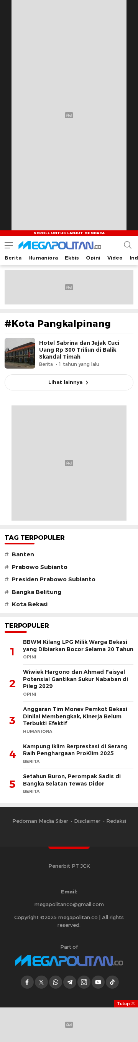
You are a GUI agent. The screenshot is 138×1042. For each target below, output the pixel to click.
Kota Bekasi (30, 604)
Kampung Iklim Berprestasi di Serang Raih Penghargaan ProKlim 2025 (75, 750)
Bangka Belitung (36, 592)
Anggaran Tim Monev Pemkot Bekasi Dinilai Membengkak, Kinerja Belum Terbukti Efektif (75, 716)
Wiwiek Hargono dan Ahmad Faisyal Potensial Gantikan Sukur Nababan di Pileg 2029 (75, 679)
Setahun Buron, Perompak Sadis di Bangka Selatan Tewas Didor (72, 780)
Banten (23, 554)
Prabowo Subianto (39, 567)
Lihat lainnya (65, 382)
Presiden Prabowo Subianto (53, 579)
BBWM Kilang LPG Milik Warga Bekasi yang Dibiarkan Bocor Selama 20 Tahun (78, 645)
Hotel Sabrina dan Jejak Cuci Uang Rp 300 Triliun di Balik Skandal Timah (79, 350)
